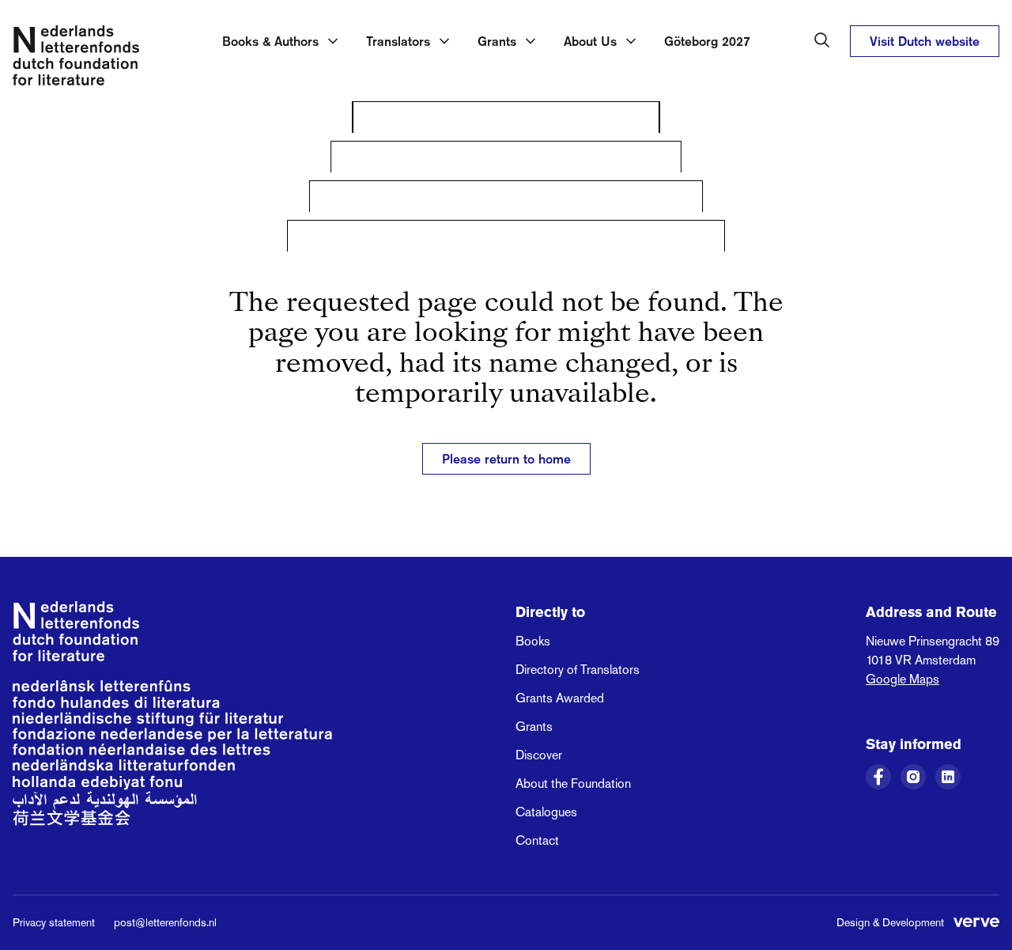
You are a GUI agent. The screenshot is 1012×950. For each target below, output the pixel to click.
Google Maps (902, 679)
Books (532, 641)
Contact (537, 840)
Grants (534, 726)
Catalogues (546, 812)
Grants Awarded (559, 698)
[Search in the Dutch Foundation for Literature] (822, 40)
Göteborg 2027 (707, 41)
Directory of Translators (577, 669)
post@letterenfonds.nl (165, 922)
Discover (538, 755)
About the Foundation (573, 783)
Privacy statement (54, 922)
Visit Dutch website (925, 41)
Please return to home (506, 459)
